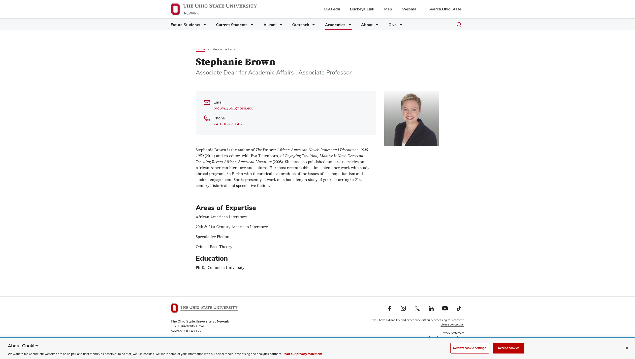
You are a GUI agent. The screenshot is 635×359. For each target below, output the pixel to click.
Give (392, 24)
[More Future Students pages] (203, 26)
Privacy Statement (452, 333)
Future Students (185, 24)
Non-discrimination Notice (446, 337)
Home (200, 49)
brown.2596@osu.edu (234, 108)
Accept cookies (509, 348)
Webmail (410, 9)
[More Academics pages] (348, 26)
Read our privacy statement (302, 354)
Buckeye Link (362, 9)
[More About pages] (376, 26)
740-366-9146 (228, 124)
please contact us (452, 324)
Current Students (232, 24)
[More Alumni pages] (279, 26)
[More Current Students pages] (251, 26)
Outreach (300, 24)
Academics (335, 24)
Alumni (269, 24)
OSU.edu (332, 9)
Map (388, 9)
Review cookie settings (469, 348)
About (367, 24)
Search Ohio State (444, 9)
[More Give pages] (400, 26)
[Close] (627, 347)
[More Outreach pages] (312, 26)
